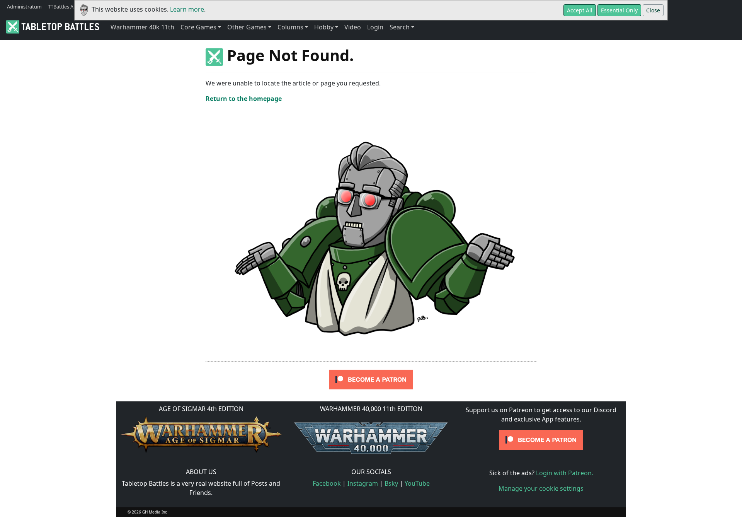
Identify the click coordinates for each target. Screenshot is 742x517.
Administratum (24, 6)
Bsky (391, 483)
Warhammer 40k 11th (142, 27)
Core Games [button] (198, 27)
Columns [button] (290, 27)
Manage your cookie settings (541, 488)
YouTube (417, 483)
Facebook (327, 483)
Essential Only (619, 10)
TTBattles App (64, 6)
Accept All (579, 10)
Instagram (362, 483)
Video (352, 27)
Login (375, 27)
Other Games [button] (247, 27)
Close (653, 10)
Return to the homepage (244, 98)
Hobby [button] (324, 27)
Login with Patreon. (564, 473)
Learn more (187, 9)
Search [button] (400, 27)
